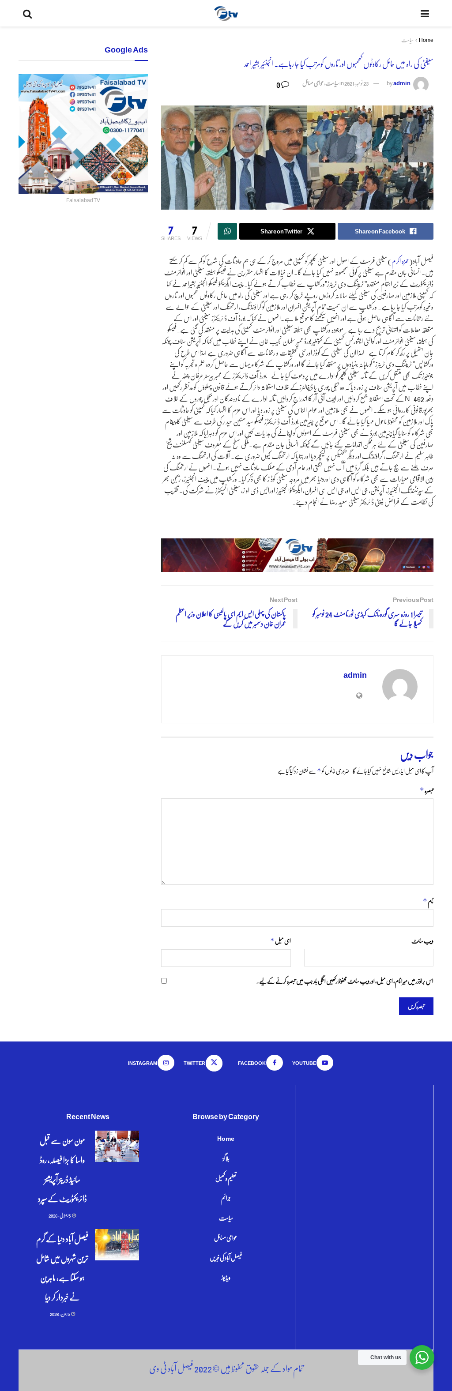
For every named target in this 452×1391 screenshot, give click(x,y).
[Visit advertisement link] (297, 555)
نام (428, 901)
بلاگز (226, 1157)
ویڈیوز (225, 1277)
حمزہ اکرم (400, 260)
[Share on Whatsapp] (227, 231)
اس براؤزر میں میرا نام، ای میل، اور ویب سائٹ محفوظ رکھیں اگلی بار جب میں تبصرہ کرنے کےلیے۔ (344, 980)
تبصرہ (426, 790)
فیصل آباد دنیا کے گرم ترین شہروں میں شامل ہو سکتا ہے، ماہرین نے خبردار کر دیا (62, 1267)
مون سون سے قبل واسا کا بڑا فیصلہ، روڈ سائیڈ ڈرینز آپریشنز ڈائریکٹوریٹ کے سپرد (62, 1169)
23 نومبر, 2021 (356, 83)
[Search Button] (27, 13)
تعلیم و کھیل (226, 1177)
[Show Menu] (425, 13)
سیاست (407, 40)
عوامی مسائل (313, 83)
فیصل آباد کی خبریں (226, 1257)
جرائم (226, 1197)
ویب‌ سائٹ (422, 940)
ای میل (280, 941)
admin (402, 83)
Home (426, 40)
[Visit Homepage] (226, 13)
